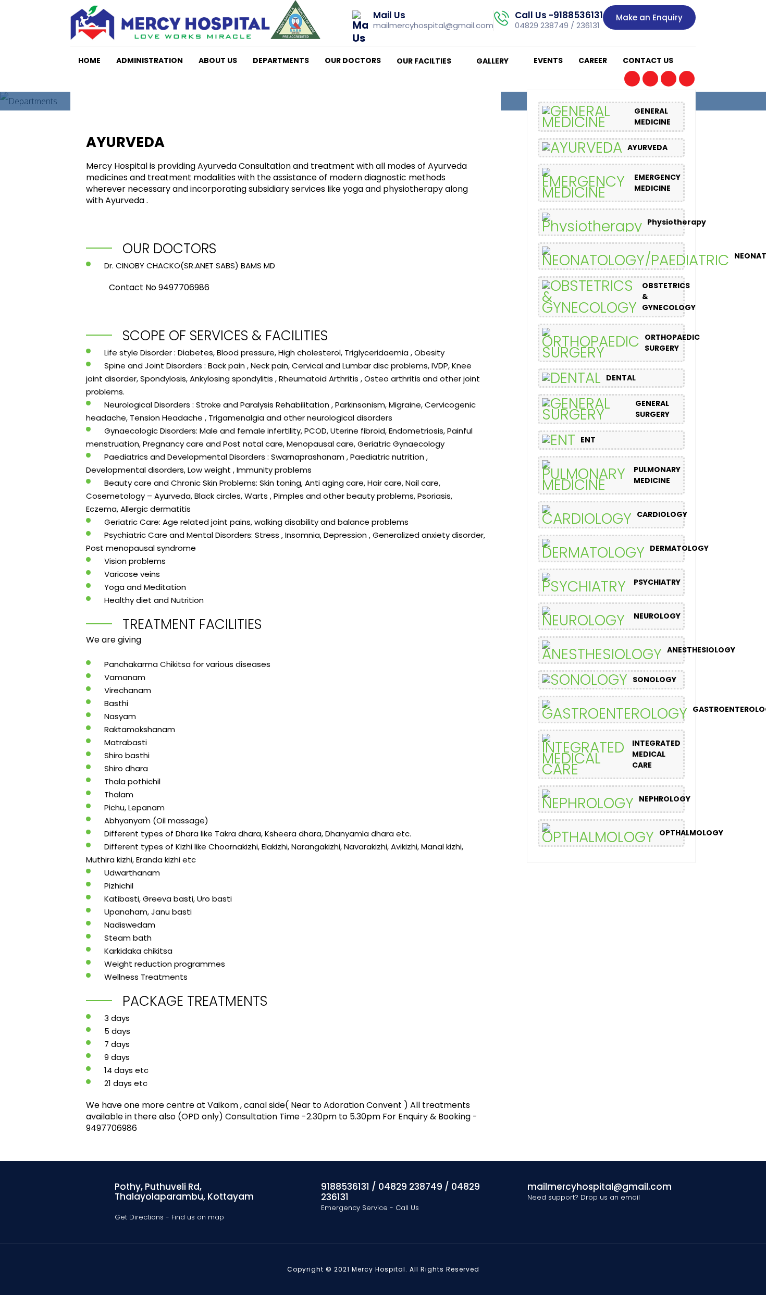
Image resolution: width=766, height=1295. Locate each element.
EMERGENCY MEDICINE (657, 182)
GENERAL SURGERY (652, 409)
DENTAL (621, 378)
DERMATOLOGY (679, 548)
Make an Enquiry (649, 17)
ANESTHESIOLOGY (701, 650)
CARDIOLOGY (662, 514)
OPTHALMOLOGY (691, 833)
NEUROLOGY (657, 616)
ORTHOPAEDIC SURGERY (672, 342)
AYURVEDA (647, 147)
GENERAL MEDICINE (652, 116)
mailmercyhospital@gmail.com (433, 25)
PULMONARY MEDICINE (657, 475)
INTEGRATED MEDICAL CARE (656, 754)
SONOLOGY (654, 679)
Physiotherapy (676, 222)
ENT (588, 440)
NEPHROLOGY (664, 799)
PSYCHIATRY (657, 582)
